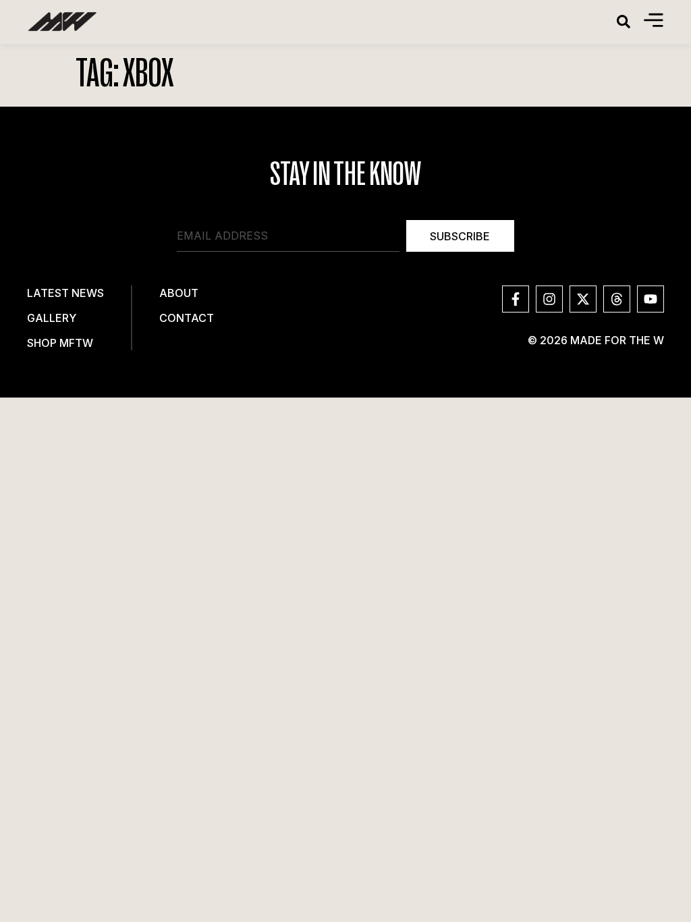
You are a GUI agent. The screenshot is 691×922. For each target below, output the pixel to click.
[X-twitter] (583, 299)
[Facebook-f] (515, 299)
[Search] (623, 21)
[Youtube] (650, 299)
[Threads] (616, 299)
